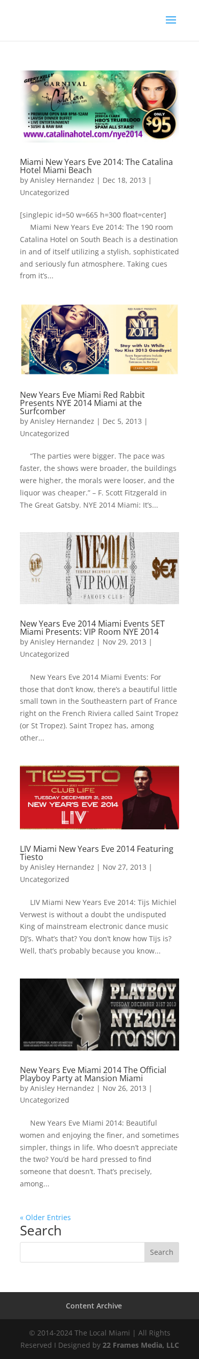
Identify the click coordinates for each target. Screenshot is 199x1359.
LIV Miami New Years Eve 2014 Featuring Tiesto (96, 853)
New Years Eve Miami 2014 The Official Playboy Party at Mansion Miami (93, 1074)
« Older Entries (45, 1217)
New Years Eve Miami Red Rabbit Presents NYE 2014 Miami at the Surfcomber (82, 403)
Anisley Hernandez (62, 180)
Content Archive (94, 1305)
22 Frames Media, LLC (141, 1345)
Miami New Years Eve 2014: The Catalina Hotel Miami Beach (96, 166)
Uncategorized (44, 192)
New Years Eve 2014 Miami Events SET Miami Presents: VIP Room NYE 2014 (92, 627)
